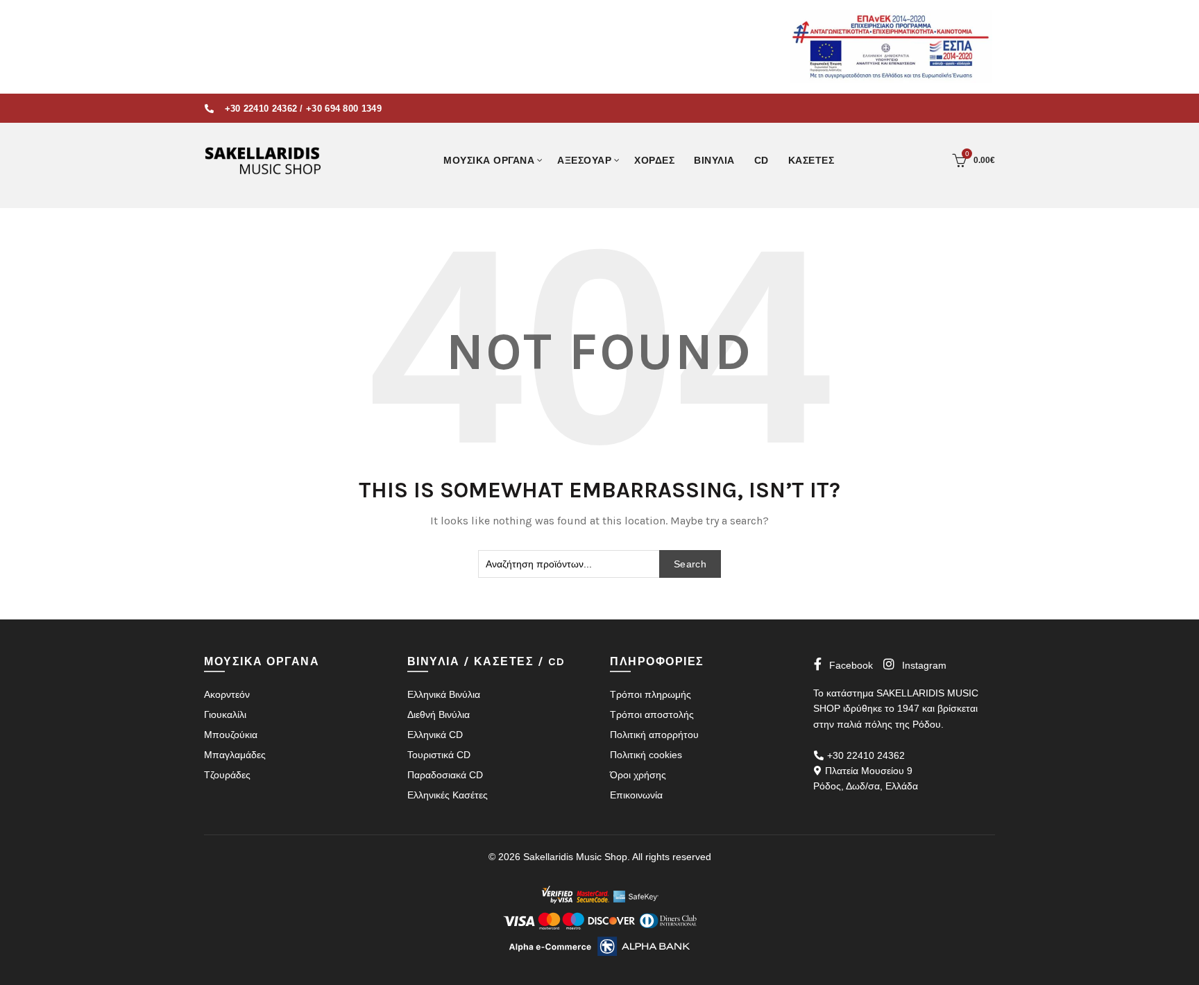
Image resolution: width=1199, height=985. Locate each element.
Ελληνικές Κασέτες (447, 794)
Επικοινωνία (636, 794)
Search (690, 563)
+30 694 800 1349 (344, 108)
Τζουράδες (227, 774)
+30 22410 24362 (261, 108)
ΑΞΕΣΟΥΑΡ (584, 160)
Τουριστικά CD (438, 754)
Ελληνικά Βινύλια (443, 694)
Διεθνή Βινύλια (438, 714)
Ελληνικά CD (435, 734)
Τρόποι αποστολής (652, 714)
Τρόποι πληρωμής (650, 694)
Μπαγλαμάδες (235, 754)
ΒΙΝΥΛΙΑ (714, 160)
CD (761, 160)
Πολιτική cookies (646, 754)
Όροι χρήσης (638, 774)
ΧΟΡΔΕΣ (654, 160)
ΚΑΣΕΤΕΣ (811, 160)
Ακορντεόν (227, 694)
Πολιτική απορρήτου (654, 734)
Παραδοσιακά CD (445, 774)
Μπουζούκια (230, 734)
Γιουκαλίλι (225, 714)
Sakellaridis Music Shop (575, 856)
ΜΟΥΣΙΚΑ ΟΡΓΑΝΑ (488, 160)
